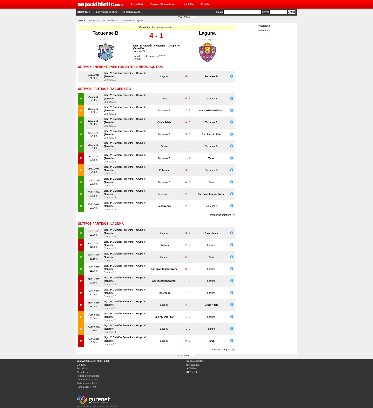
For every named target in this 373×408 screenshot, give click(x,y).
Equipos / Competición (162, 4)
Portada (93, 20)
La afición (188, 4)
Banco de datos (108, 20)
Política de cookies (87, 383)
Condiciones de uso (87, 379)
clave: (265, 12)
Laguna (207, 33)
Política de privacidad (88, 376)
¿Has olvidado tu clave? (106, 12)
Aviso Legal (83, 372)
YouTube (194, 372)
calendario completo (220, 215)
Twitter (192, 368)
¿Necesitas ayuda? (131, 12)
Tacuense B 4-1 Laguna (131, 20)
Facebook (194, 364)
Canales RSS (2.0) (87, 387)
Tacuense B (105, 33)
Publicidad (82, 368)
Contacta (81, 364)
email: (219, 12)
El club (205, 4)
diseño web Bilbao (98, 406)
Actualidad (137, 4)
